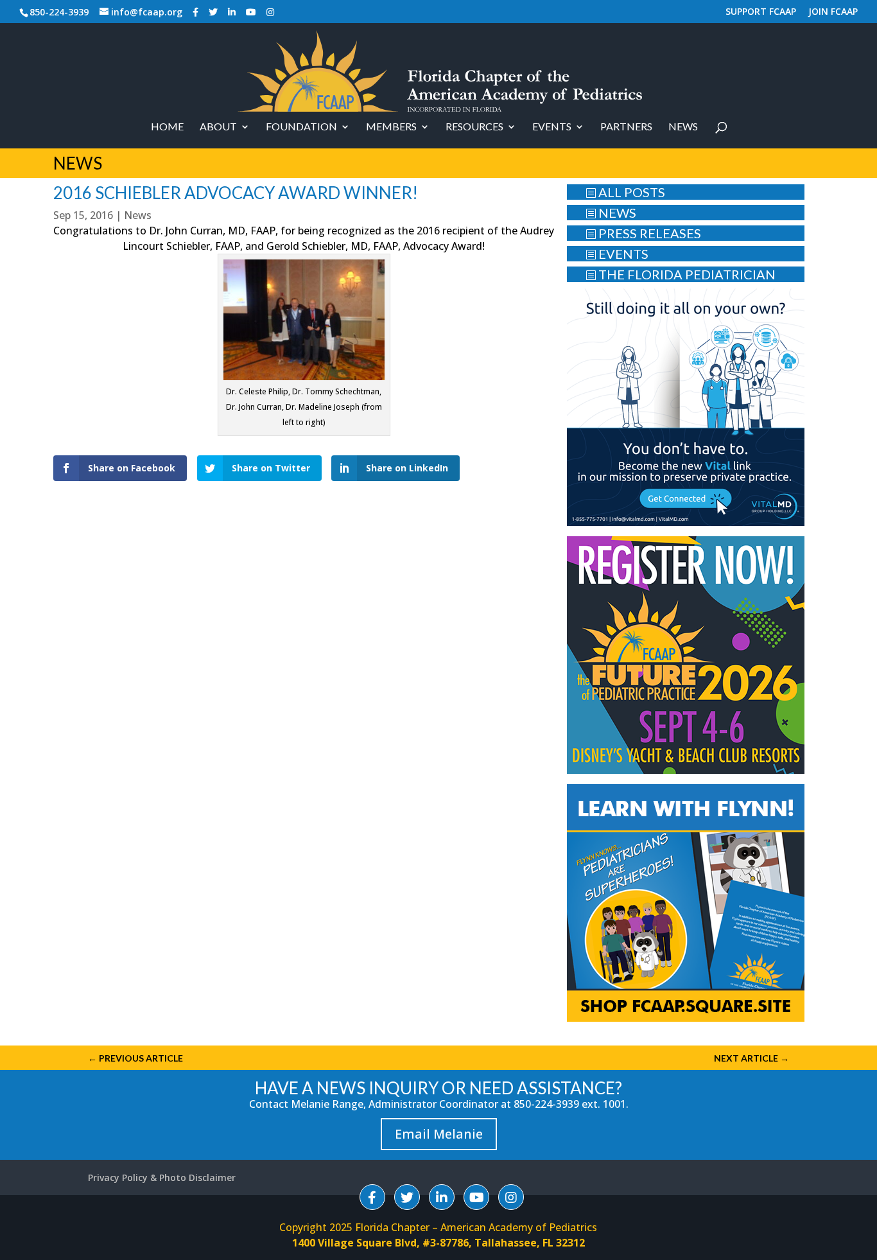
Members (391, 127)
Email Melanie (439, 1133)
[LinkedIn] (232, 12)
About (218, 127)
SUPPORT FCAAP (760, 12)
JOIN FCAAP (833, 12)
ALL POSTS (625, 192)
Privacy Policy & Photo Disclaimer (162, 1177)
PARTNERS (626, 127)
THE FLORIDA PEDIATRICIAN (681, 274)
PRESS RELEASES (643, 233)
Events (551, 127)
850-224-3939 (59, 12)
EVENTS (617, 253)
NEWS (611, 212)
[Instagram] (270, 12)
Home (167, 127)
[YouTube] (251, 12)
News (683, 127)
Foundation (301, 127)
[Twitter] (213, 12)
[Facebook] (195, 12)
